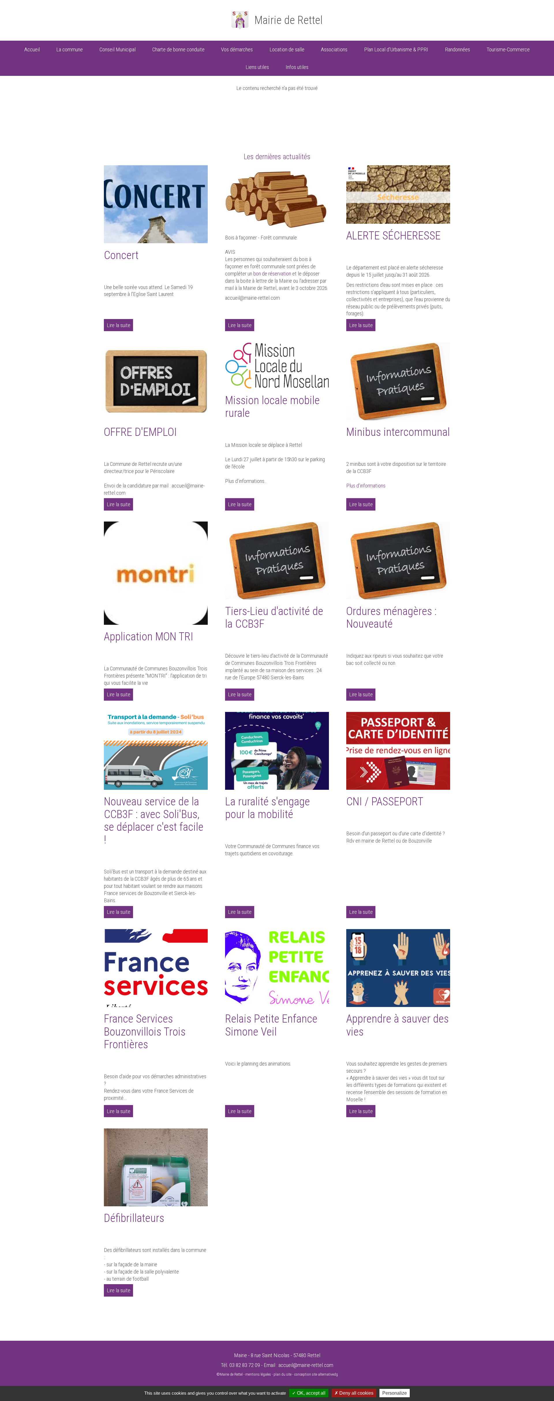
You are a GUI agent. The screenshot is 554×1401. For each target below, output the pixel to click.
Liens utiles (257, 67)
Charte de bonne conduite (178, 49)
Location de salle (286, 49)
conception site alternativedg (316, 1374)
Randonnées (457, 49)
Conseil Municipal (118, 49)
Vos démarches (237, 49)
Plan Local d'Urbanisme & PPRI (396, 49)
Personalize (394, 1393)
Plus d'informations (365, 485)
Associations (334, 49)
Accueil (32, 49)
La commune (69, 49)
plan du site (282, 1374)
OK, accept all (310, 1393)
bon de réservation (272, 273)
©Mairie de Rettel (229, 1374)
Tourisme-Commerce (508, 49)
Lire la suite (118, 325)
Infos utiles (297, 67)
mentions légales (258, 1374)
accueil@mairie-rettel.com (305, 1365)
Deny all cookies (355, 1393)
